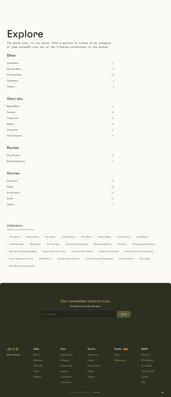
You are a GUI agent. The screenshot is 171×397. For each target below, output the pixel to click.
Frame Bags (142, 237)
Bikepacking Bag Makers (144, 244)
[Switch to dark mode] (162, 392)
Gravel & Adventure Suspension (139, 251)
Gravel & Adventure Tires (54, 251)
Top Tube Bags (53, 244)
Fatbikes (38, 376)
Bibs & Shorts (45, 258)
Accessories (66, 376)
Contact (145, 376)
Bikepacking (120, 360)
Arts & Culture (94, 365)
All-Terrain (38, 365)
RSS (143, 382)
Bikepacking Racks (103, 244)
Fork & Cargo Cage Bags (77, 244)
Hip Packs (122, 244)
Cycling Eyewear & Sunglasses (99, 258)
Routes (13, 148)
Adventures (93, 354)
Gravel (37, 354)
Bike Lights (145, 258)
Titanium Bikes (32, 237)
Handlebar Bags (16, 244)
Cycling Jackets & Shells (68, 258)
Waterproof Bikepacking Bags (23, 251)
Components (66, 365)
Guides (91, 371)
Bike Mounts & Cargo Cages (22, 266)
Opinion (91, 376)
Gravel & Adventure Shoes (21, 258)
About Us (145, 354)
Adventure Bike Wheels (82, 251)
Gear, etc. (15, 99)
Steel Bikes (14, 237)
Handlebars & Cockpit (109, 251)
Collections (66, 382)
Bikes (11, 55)
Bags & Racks (67, 354)
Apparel (64, 371)
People (91, 360)
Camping (65, 360)
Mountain (38, 360)
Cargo (36, 371)
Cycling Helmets (126, 258)
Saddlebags (35, 244)
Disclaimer (96, 392)
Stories (13, 173)
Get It (123, 314)
